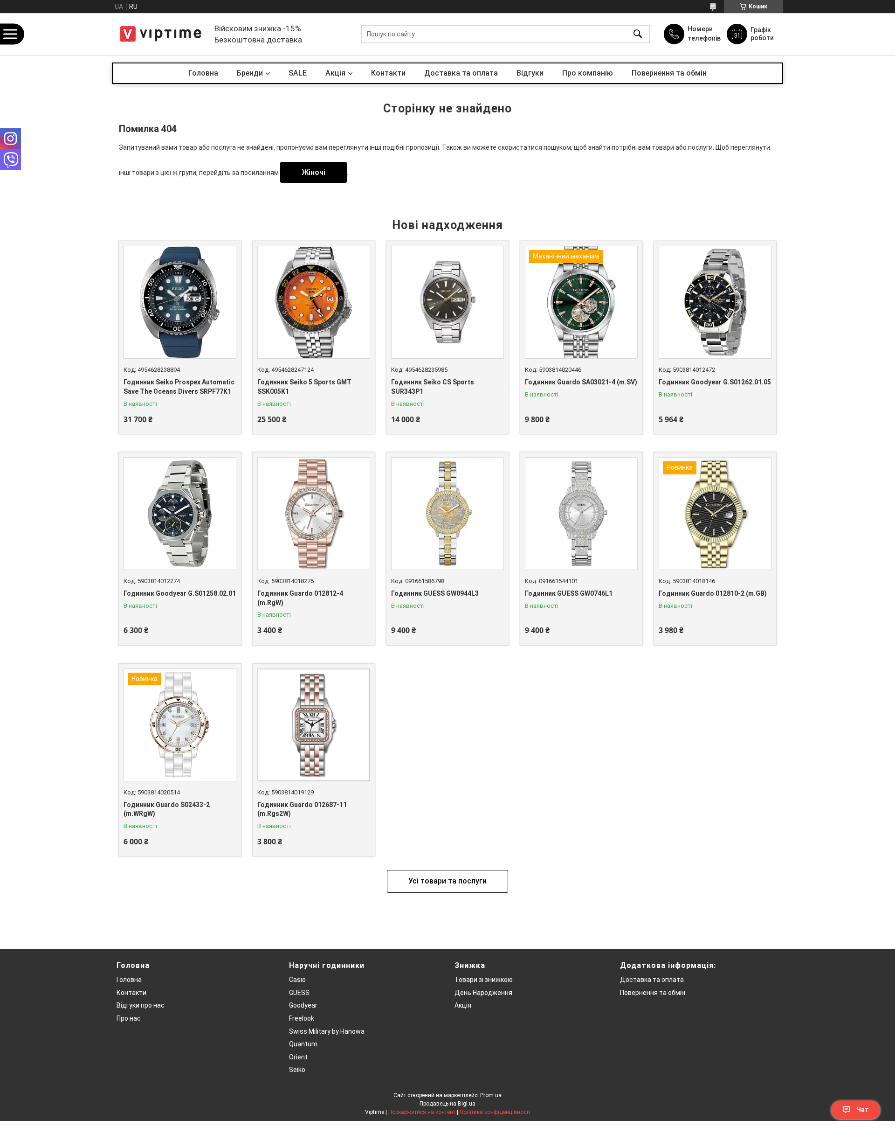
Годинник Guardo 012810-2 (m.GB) (713, 593)
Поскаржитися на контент (421, 1112)
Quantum (303, 1044)
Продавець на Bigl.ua (447, 1103)
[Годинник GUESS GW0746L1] (581, 513)
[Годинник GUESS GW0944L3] (447, 513)
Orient (298, 1057)
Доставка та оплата (461, 73)
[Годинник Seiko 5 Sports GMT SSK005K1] (313, 302)
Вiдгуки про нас (141, 1005)
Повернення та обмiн (652, 992)
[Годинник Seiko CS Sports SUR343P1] (447, 302)
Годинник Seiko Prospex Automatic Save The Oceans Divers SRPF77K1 (179, 386)
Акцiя (335, 73)
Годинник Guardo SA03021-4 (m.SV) (581, 382)
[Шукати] (637, 34)
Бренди (250, 73)
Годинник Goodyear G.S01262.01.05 (715, 382)
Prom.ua (491, 1095)
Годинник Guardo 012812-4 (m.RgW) (300, 598)
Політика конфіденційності (495, 1112)
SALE (298, 73)
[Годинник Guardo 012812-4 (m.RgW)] (313, 513)
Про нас (129, 1018)
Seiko (297, 1069)
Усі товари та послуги (447, 881)
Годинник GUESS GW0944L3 (435, 593)
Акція (462, 1005)
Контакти (388, 73)
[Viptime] (160, 34)
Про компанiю (587, 73)
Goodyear (303, 1005)
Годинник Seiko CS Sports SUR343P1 (432, 386)
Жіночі (313, 172)
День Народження (483, 992)
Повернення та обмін (669, 73)
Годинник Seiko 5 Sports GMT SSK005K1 (304, 386)
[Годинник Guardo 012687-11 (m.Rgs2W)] (313, 724)
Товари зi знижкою (483, 979)
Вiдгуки (530, 73)
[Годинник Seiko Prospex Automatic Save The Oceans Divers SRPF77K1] (180, 302)
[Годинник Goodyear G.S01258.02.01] (180, 513)
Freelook (301, 1018)
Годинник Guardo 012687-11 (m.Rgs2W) (302, 809)
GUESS (299, 992)
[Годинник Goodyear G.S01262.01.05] (715, 302)
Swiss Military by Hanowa (327, 1031)
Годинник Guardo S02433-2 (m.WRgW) (167, 809)
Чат (862, 1109)
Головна (203, 73)
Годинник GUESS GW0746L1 (569, 593)
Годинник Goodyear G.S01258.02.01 (180, 593)
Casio (297, 979)
